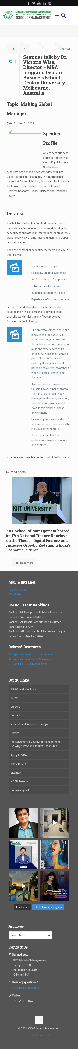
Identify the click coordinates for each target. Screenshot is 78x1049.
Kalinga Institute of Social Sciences (29, 659)
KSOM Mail (15, 594)
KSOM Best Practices (23, 689)
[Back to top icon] (39, 1020)
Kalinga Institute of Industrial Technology (33, 654)
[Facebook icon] (29, 1035)
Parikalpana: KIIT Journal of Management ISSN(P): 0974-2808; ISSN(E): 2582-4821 (35, 744)
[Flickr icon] (41, 1035)
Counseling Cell (20, 790)
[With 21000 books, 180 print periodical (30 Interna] (54, 886)
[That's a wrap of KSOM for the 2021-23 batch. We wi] (23, 886)
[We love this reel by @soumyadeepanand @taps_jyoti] (54, 823)
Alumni (15, 697)
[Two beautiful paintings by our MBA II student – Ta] (54, 854)
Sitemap (16, 772)
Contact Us (17, 715)
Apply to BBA (18, 763)
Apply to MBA (19, 755)
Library (15, 732)
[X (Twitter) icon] (33, 1035)
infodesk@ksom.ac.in (26, 987)
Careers (15, 706)
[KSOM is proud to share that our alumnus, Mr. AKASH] (23, 854)
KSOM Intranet (17, 589)
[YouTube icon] (37, 1035)
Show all (65, 48)
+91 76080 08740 (23, 1001)
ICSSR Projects (19, 781)
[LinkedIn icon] (45, 1035)
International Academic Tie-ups (29, 724)
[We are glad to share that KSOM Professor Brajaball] (23, 823)
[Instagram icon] (49, 1035)
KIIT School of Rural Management (28, 663)
